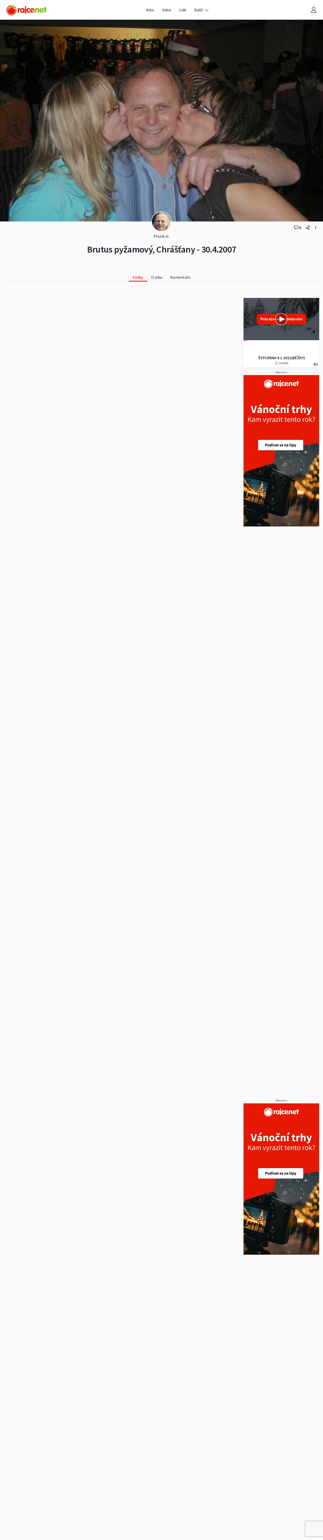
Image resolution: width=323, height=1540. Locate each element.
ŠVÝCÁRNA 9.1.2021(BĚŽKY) (281, 357)
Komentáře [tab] (180, 277)
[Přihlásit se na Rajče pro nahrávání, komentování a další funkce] (314, 10)
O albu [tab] (156, 277)
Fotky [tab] (138, 277)
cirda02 (283, 363)
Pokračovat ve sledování (281, 319)
